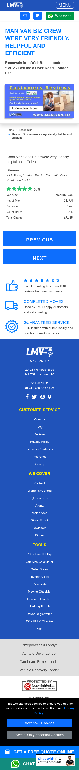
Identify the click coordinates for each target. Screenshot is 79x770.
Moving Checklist (39, 591)
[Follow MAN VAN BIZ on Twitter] (34, 398)
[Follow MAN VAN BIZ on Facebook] (27, 398)
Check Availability (40, 554)
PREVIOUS (39, 239)
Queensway (39, 498)
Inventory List (39, 576)
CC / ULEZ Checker (39, 621)
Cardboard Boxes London (40, 662)
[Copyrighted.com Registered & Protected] (39, 686)
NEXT (40, 258)
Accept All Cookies (39, 723)
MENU (65, 5)
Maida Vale (39, 513)
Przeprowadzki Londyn (39, 645)
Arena (39, 505)
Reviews (39, 434)
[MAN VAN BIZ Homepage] (14, 5)
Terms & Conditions (39, 449)
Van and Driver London (39, 653)
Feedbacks (25, 130)
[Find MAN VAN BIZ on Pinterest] (42, 398)
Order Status (39, 569)
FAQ (39, 427)
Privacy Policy (39, 441)
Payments (40, 584)
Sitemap (39, 464)
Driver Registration (39, 614)
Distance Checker (39, 599)
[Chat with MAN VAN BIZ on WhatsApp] (17, 764)
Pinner (39, 535)
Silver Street (39, 520)
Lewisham (39, 527)
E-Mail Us (41, 383)
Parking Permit (39, 606)
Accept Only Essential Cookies (40, 735)
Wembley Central (40, 490)
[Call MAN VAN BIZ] (37, 16)
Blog (39, 628)
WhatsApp (63, 16)
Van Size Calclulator (39, 562)
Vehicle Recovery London (40, 670)
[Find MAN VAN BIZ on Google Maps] (49, 398)
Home (10, 130)
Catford (39, 483)
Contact (39, 419)
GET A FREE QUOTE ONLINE (43, 751)
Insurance (40, 456)
